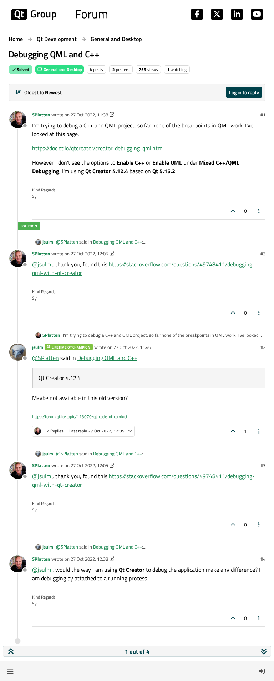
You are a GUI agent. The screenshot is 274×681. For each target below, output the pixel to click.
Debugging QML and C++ (117, 241)
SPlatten (41, 114)
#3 (262, 253)
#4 (262, 558)
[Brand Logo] (59, 14)
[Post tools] (259, 210)
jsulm (47, 242)
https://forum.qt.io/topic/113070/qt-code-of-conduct (79, 416)
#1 (262, 114)
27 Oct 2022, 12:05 (89, 253)
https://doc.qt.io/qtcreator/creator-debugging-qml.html (98, 148)
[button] (10, 671)
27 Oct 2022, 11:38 (89, 114)
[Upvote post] (233, 210)
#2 (262, 347)
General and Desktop (62, 69)
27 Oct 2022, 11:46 (132, 347)
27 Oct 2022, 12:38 (89, 558)
